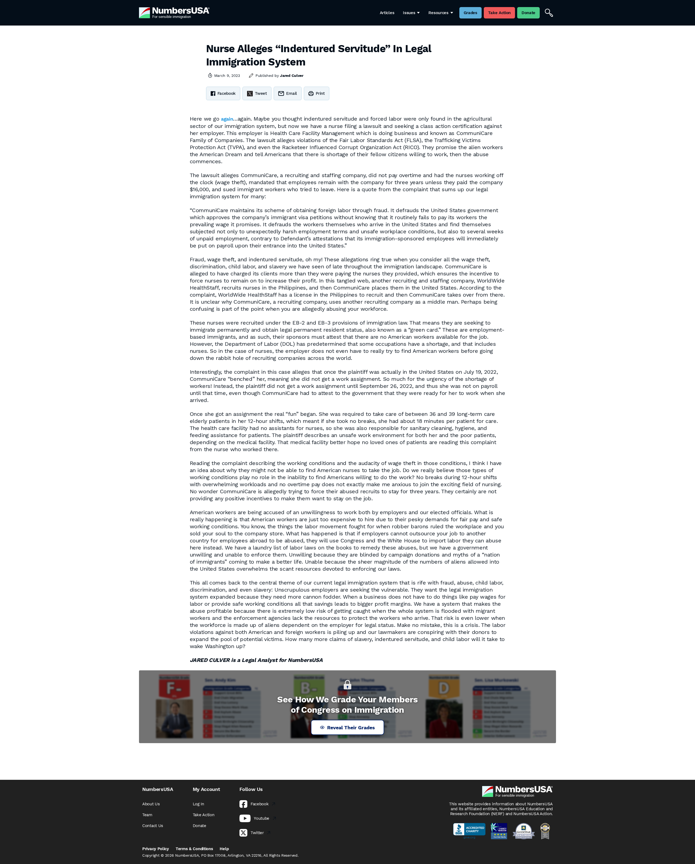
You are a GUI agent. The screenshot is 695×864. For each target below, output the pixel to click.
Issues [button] (409, 12)
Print (320, 93)
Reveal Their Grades (351, 727)
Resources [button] (438, 12)
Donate (199, 825)
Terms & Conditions (194, 848)
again (227, 119)
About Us (151, 804)
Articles (387, 12)
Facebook (226, 93)
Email (291, 93)
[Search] (549, 12)
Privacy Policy (155, 848)
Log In (198, 804)
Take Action (203, 814)
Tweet (261, 93)
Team (147, 814)
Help (224, 848)
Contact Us (152, 825)
